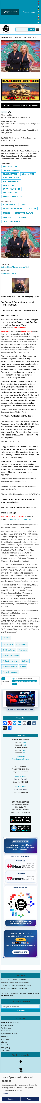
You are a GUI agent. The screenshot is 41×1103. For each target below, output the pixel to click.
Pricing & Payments (7, 1025)
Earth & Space (8, 644)
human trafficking (11, 189)
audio (25, 742)
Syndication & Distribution (9, 1033)
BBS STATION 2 (20, 787)
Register (26, 12)
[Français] (39, 6)
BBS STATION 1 (20, 777)
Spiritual (7, 217)
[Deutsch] (39, 9)
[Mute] (30, 105)
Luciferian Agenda (11, 178)
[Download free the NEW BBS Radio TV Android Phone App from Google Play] (20, 819)
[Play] (4, 105)
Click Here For (20, 756)
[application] (20, 105)
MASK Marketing (10, 167)
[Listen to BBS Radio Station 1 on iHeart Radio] (20, 866)
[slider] (16, 105)
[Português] (39, 14)
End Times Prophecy (12, 181)
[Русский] (39, 17)
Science (6, 213)
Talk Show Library (6, 1028)
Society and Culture (24, 213)
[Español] (39, 19)
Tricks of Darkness (11, 170)
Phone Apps (5, 1039)
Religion (32, 209)
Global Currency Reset (13, 196)
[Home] (5, 29)
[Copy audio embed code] (2, 112)
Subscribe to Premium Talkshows (11, 12)
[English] (39, 1)
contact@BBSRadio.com (19, 988)
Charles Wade (28, 174)
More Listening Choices (20, 759)
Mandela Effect (10, 174)
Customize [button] (5, 1094)
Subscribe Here (21, 952)
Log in (33, 12)
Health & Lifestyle (9, 650)
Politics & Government (13, 209)
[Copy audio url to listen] (5, 112)
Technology (22, 217)
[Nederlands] (39, 4)
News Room (5, 1036)
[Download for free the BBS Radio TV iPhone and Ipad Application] (20, 828)
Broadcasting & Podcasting (10, 1022)
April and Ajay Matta (8, 273)
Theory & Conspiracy (12, 221)
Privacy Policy (5, 1048)
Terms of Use (5, 1050)
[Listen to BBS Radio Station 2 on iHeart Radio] (20, 878)
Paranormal (23, 650)
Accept (29, 1099)
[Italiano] (39, 11)
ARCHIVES (6, 638)
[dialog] (20, 1088)
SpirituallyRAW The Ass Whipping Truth (15, 267)
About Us (4, 1042)
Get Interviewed (6, 1031)
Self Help (25, 661)
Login (13, 679)
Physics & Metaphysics (11, 655)
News (24, 204)
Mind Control (9, 185)
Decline (10, 1099)
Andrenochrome (10, 193)
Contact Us (4, 1045)
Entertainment (10, 204)
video (24, 750)
